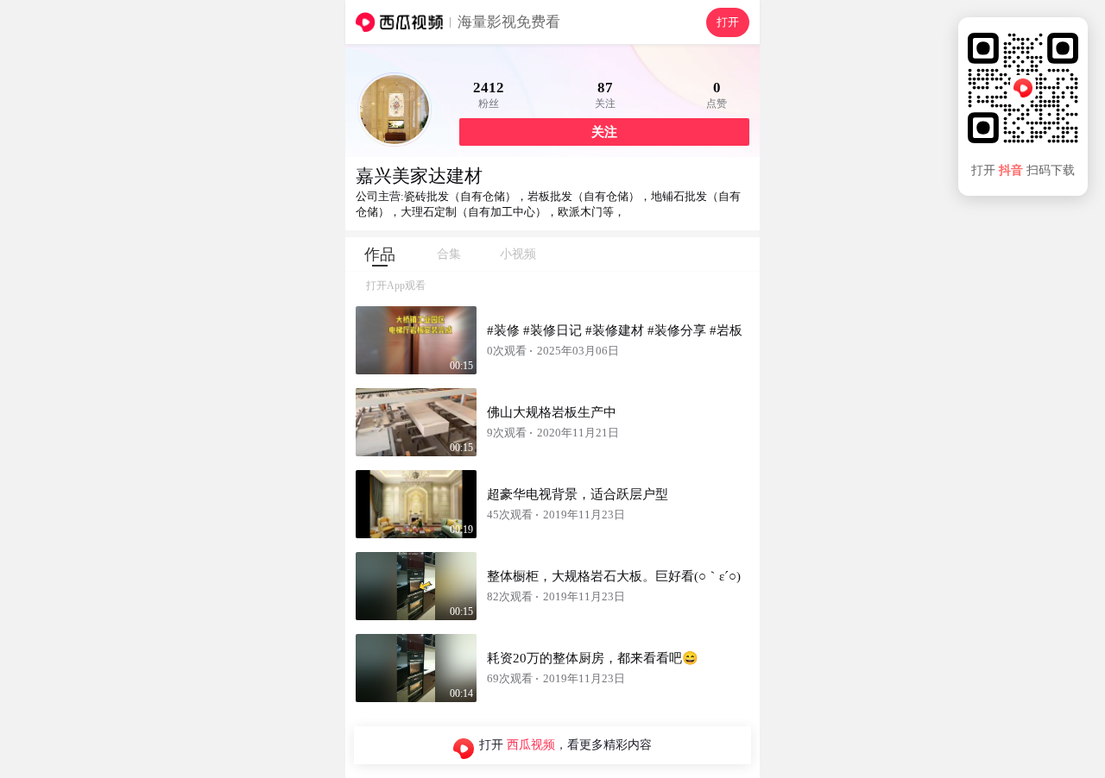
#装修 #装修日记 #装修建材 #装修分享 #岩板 (614, 330)
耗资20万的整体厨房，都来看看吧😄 (592, 658)
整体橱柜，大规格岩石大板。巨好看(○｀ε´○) (614, 576)
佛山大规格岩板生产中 (551, 412)
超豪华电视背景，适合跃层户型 (577, 494)
